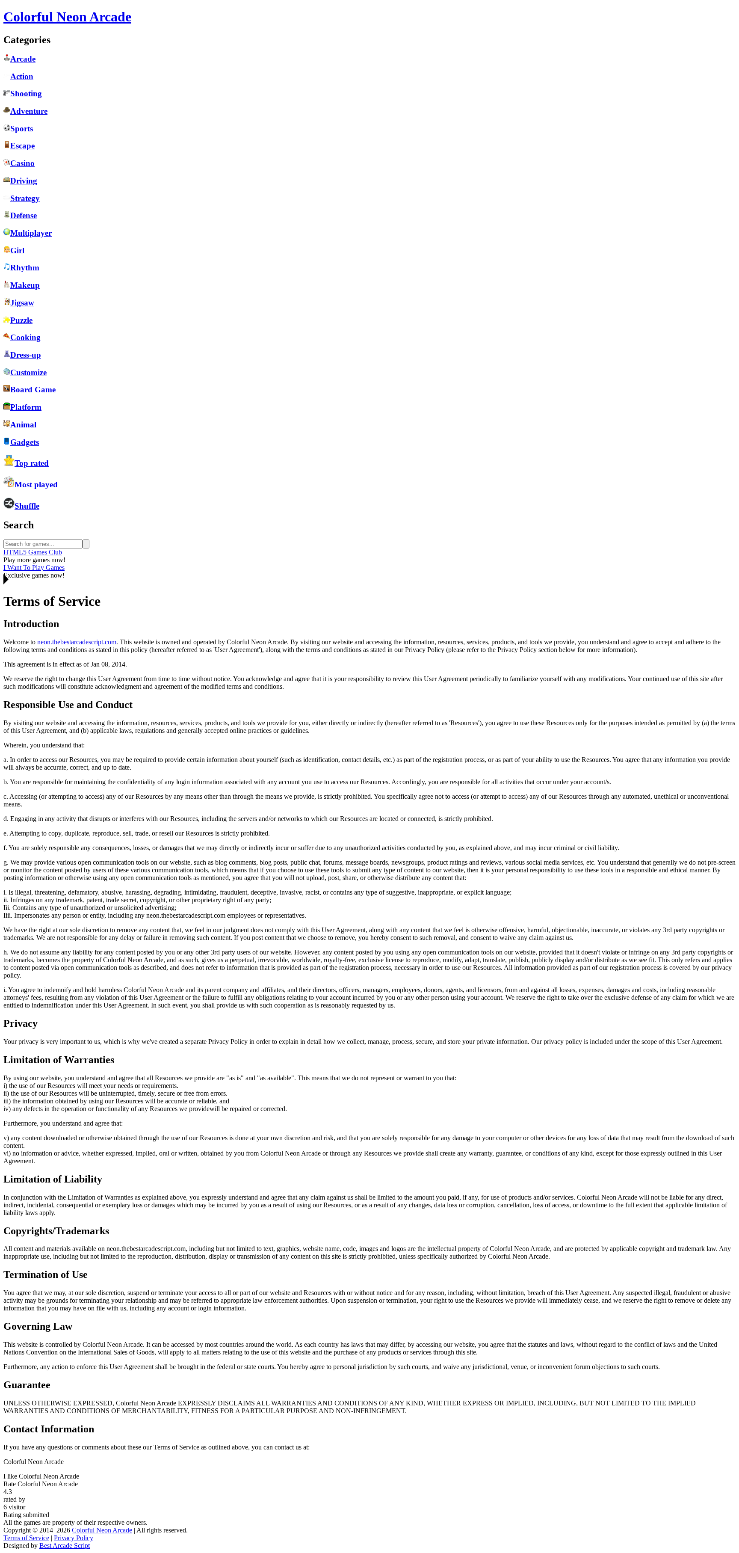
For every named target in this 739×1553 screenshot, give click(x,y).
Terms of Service (26, 1537)
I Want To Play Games (34, 567)
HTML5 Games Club (32, 552)
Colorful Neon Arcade (102, 1530)
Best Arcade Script (64, 1545)
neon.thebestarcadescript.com (76, 642)
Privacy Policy (73, 1537)
